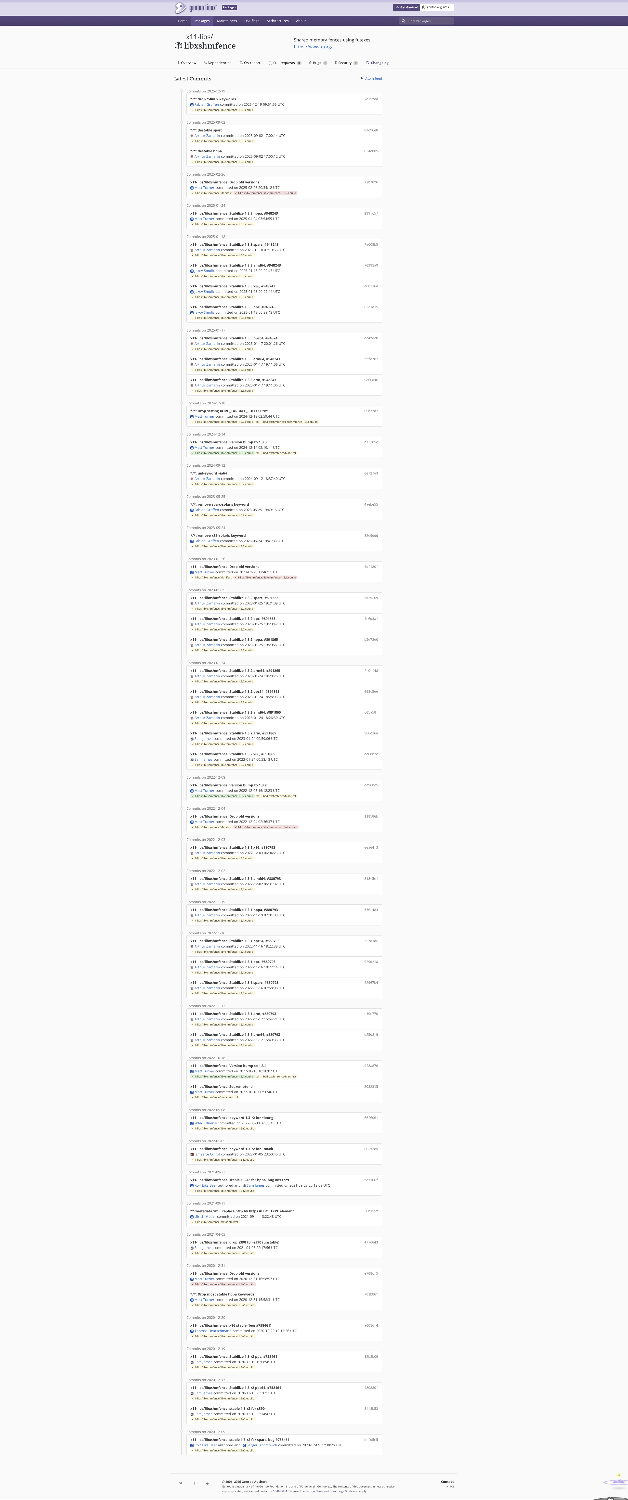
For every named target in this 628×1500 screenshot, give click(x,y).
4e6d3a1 (371, 619)
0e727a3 (371, 473)
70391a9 (371, 265)
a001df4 (371, 1325)
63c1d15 (371, 307)
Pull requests (286, 62)
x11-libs (198, 36)
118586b (371, 816)
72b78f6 (371, 182)
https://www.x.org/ (313, 47)
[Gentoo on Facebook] (194, 1483)
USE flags (251, 20)
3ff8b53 (371, 1408)
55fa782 (371, 359)
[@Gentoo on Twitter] (180, 1483)
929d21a (371, 962)
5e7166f (371, 1180)
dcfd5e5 (371, 1440)
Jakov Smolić (205, 270)
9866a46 (371, 380)
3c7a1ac (371, 941)
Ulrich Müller (205, 1216)
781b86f (371, 1294)
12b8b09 (371, 1357)
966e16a (371, 733)
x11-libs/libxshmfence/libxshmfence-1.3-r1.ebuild (223, 1284)
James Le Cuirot (207, 1154)
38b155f (371, 1211)
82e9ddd (371, 536)
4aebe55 (371, 504)
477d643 (371, 1242)
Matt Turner (204, 187)
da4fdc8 (371, 338)
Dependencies (219, 62)
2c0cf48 (371, 671)
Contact (447, 1482)
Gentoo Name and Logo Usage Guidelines (331, 1491)
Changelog (379, 62)
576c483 (371, 910)
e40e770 (371, 1014)
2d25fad (371, 99)
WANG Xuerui (206, 1123)
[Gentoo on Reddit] (207, 1483)
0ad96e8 (371, 130)
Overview (188, 62)
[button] (406, 7)
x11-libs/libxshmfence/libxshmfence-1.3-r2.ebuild (266, 827)
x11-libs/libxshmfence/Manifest (212, 193)
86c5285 (371, 1149)
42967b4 (371, 983)
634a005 (371, 151)
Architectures (278, 20)
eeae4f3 (371, 847)
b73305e (371, 442)
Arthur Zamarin (207, 135)
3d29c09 (371, 598)
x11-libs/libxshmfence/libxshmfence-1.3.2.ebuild (265, 193)
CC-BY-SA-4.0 (281, 1491)
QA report (251, 62)
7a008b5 (371, 244)
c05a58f (371, 712)
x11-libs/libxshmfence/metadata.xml (215, 1097)
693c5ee (371, 691)
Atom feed (373, 78)
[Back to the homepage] (195, 8)
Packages (202, 20)
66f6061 (371, 1118)
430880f (371, 1388)
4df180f (371, 567)
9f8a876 (371, 1066)
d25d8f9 (371, 1035)
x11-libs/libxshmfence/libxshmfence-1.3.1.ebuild (265, 577)
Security (346, 62)
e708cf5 (371, 1273)
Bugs (319, 62)
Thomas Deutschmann (213, 1330)
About (301, 20)
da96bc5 (371, 785)
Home (182, 20)
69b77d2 (371, 411)
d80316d (371, 286)
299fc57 (371, 213)
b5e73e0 (371, 639)
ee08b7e (371, 754)
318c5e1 (371, 879)
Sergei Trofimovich (262, 1445)
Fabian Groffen (207, 104)
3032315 (371, 1087)
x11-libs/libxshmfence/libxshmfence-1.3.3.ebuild (222, 110)
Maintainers (227, 20)
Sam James (203, 738)
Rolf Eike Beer (206, 1185)
